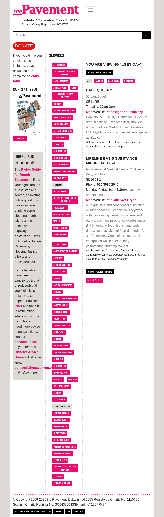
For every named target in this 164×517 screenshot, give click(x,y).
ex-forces (58, 359)
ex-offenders (59, 366)
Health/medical (60, 164)
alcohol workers (61, 265)
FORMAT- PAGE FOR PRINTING (99, 271)
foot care (58, 379)
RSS (68, 511)
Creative (57, 104)
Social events (60, 207)
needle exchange (61, 440)
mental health (60, 426)
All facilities (59, 244)
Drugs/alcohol (60, 124)
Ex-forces (58, 144)
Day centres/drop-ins (63, 110)
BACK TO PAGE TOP (94, 280)
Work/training (60, 228)
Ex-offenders (59, 151)
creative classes (61, 325)
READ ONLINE (19, 138)
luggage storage (61, 413)
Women (56, 221)
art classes (59, 271)
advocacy (57, 258)
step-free (58, 476)
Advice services (60, 81)
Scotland (128, 80)
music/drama (59, 433)
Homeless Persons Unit (64, 171)
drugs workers (60, 345)
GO (146, 35)
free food (72, 379)
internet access (61, 386)
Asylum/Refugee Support (65, 96)
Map (89, 112)
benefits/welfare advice (64, 298)
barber (56, 278)
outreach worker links (64, 446)
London (99, 80)
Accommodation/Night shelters (65, 73)
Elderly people (60, 137)
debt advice (58, 332)
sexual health (60, 460)
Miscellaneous (60, 191)
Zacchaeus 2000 (27, 342)
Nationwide (113, 80)
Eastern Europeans (62, 130)
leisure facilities (61, 406)
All (88, 80)
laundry (57, 393)
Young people (59, 234)
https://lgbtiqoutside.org (124, 112)
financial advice (60, 372)
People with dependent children (65, 199)
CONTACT (58, 511)
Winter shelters (61, 214)
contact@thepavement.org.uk (37, 367)
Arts (74, 87)
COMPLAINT (79, 511)
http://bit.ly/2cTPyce (121, 200)
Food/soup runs (61, 158)
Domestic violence (62, 117)
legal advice (59, 399)
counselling (59, 318)
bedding (57, 291)
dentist (57, 339)
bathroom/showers (62, 285)
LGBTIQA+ (57, 184)
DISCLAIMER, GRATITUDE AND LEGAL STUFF (32, 511)
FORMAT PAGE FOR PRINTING (99, 72)
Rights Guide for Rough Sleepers (28, 174)
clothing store (60, 312)
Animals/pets (59, 87)
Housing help (59, 178)
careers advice (60, 305)
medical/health (60, 419)
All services (59, 65)
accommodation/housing (65, 251)
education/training (62, 352)
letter (18, 306)
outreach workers (62, 453)
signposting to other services (65, 468)
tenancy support (61, 483)
